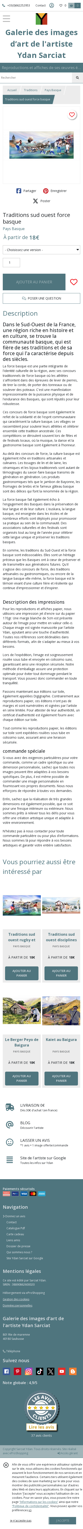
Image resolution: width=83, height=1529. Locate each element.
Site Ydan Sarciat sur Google (24, 1258)
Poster (44, 201)
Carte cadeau (15, 1234)
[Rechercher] (77, 77)
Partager (29, 191)
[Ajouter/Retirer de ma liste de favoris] (73, 282)
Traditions (30, 90)
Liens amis (13, 1240)
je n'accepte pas (20, 1521)
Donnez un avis (15, 1216)
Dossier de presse (18, 1246)
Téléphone (13, 1351)
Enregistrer (58, 191)
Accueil (12, 90)
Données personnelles (17, 1305)
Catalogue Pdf (15, 1228)
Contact (41, 5)
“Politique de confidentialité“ (30, 1506)
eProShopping (18, 1453)
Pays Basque (53, 90)
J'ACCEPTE (62, 1521)
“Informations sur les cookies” (38, 1502)
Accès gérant (69, 1453)
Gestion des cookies (16, 1299)
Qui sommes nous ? (19, 1252)
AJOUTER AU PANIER (34, 282)
